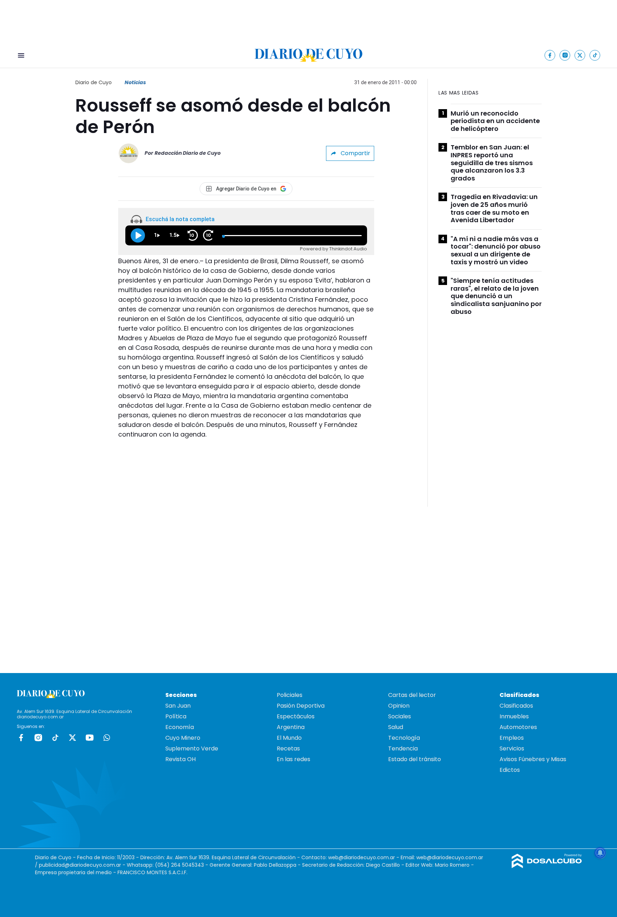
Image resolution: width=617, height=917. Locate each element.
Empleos (512, 738)
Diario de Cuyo (93, 82)
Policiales (289, 695)
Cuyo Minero (182, 738)
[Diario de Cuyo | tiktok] (595, 55)
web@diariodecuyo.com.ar (361, 857)
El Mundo (289, 738)
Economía (179, 727)
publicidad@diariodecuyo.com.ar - (83, 864)
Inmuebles (514, 716)
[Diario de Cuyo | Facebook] (550, 55)
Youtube (89, 737)
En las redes (293, 759)
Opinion (399, 706)
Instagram (38, 737)
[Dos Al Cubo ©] (547, 866)
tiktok (55, 737)
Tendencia (403, 748)
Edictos (510, 770)
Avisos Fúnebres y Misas (533, 759)
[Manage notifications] (600, 853)
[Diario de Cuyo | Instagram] (565, 55)
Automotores (518, 727)
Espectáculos (296, 716)
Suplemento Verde (191, 748)
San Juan (178, 706)
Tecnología (404, 738)
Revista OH (180, 759)
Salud (395, 727)
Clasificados (516, 706)
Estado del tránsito (414, 759)
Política (175, 716)
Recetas (288, 748)
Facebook (21, 737)
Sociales (399, 716)
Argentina (291, 727)
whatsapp (106, 737)
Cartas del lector (412, 695)
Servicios (512, 748)
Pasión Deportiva (301, 706)
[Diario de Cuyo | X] (580, 55)
